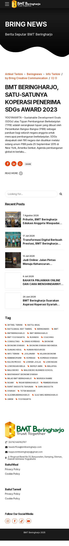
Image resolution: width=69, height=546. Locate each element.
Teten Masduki (27, 391)
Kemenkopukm (14, 358)
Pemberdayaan (50, 383)
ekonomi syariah (15, 345)
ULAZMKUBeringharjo (18, 395)
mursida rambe (44, 378)
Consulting (13, 341)
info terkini (13, 354)
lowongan (51, 362)
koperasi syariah (48, 358)
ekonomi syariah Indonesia (43, 345)
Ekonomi (49, 341)
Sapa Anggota (45, 387)
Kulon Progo (14, 362)
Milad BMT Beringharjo (19, 378)
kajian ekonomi (48, 354)
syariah (11, 391)
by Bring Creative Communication (26, 78)
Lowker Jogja (33, 362)
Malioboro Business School (38, 370)
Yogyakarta (24, 399)
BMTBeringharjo (16, 333)
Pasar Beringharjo (28, 383)
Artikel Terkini (14, 74)
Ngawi (10, 383)
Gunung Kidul (14, 350)
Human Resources (36, 350)
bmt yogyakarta (16, 337)
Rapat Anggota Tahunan (20, 387)
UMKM (10, 399)
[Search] (61, 194)
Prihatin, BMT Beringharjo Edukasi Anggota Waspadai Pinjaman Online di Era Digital (42, 223)
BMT (56, 329)
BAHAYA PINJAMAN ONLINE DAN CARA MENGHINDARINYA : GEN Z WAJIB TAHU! (43, 284)
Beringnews (34, 74)
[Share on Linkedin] (13, 163)
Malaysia (52, 366)
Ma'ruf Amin (36, 366)
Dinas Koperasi (32, 341)
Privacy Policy (12, 469)
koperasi (30, 358)
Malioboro (13, 370)
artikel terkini (14, 325)
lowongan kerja (16, 366)
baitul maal (33, 325)
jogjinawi (29, 354)
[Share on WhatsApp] (20, 163)
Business (34, 337)
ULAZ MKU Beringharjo (46, 395)
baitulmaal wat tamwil (19, 329)
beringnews (43, 329)
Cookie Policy (12, 473)
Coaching (49, 337)
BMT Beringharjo (39, 333)
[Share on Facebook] (7, 163)
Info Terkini (53, 74)
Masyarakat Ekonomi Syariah (22, 374)
